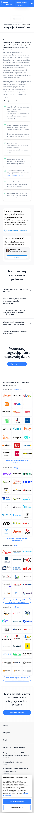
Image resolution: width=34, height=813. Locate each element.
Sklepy (16, 468)
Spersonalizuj (15, 807)
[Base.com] (7, 3)
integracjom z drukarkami (15, 175)
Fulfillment (17, 607)
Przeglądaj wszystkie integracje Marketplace (17, 462)
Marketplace (18, 390)
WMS (15, 546)
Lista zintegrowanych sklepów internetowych (17, 540)
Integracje (17, 24)
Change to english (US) (21, 2)
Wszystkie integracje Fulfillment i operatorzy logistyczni (17, 679)
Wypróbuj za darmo (17, 364)
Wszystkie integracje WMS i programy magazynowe (17, 601)
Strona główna (8, 24)
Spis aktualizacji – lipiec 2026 (13, 762)
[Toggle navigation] (31, 4)
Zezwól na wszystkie (17, 801)
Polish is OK (23, 5)
